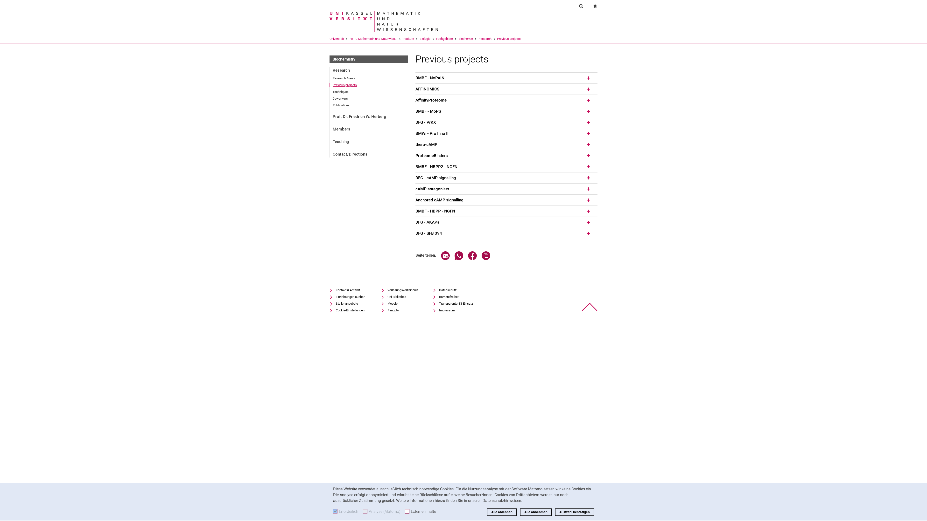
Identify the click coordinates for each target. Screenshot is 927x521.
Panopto (393, 310)
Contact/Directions (350, 154)
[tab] (506, 78)
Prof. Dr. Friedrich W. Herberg (359, 116)
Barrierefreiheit (449, 297)
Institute (408, 39)
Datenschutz (447, 290)
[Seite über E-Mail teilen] (445, 258)
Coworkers (340, 98)
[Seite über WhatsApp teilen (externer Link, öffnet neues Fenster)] (459, 258)
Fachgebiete (444, 39)
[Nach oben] (589, 307)
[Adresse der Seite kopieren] (486, 258)
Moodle (392, 303)
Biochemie (465, 39)
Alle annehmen (536, 512)
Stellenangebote (347, 303)
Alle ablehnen (502, 512)
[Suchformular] (581, 6)
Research (485, 39)
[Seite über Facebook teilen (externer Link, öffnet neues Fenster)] (472, 258)
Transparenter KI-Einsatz (456, 303)
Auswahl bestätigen (574, 512)
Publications (341, 105)
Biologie (425, 39)
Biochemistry (344, 59)
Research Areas (344, 78)
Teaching (341, 141)
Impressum (447, 310)
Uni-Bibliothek (396, 297)
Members (341, 129)
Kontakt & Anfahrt (348, 290)
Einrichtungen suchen (350, 297)
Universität (337, 39)
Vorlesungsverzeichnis (402, 290)
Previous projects (509, 39)
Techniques (341, 92)
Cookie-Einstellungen (350, 310)
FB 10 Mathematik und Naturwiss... (373, 39)
